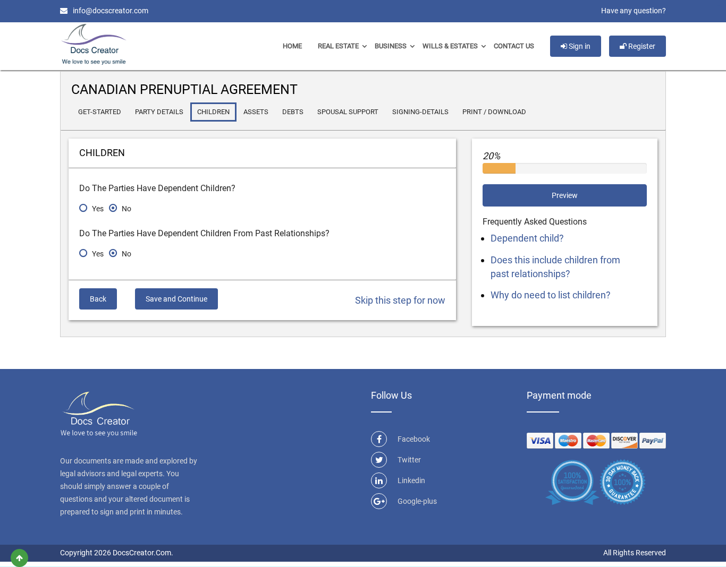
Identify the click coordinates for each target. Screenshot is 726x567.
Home (292, 46)
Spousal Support (347, 112)
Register (641, 46)
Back (98, 299)
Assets (255, 112)
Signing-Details (420, 112)
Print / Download (494, 112)
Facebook (414, 439)
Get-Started (99, 112)
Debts (292, 112)
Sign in (578, 46)
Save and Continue (176, 299)
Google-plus (417, 501)
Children (213, 112)
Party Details (159, 112)
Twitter (409, 460)
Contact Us (514, 46)
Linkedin (411, 480)
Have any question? (633, 10)
